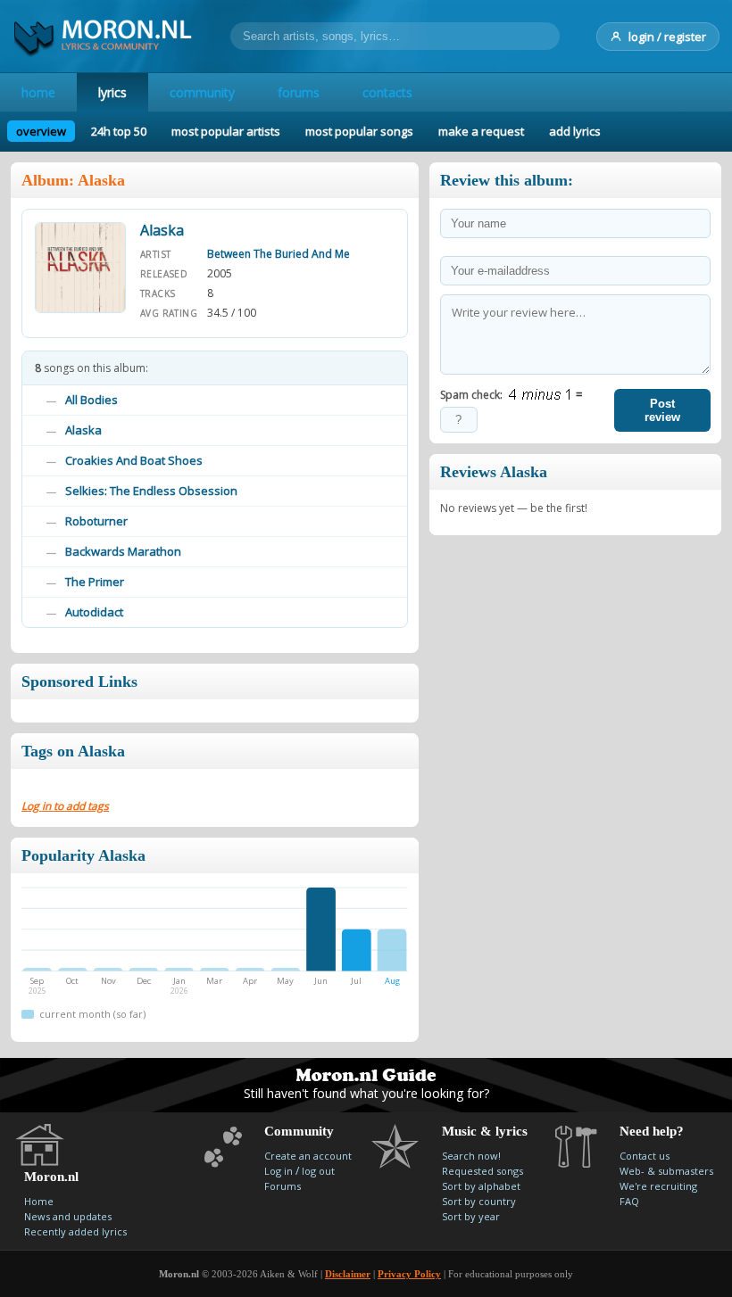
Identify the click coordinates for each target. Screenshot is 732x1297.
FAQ (629, 1201)
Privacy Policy (409, 1273)
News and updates (68, 1216)
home (38, 92)
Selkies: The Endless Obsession (151, 491)
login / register (667, 37)
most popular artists (225, 131)
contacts (387, 92)
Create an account (308, 1155)
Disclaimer (347, 1273)
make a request (481, 131)
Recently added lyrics (75, 1231)
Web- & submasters (666, 1170)
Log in (278, 1170)
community (202, 92)
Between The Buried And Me (278, 253)
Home (39, 1201)
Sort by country (479, 1201)
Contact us (645, 1155)
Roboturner (96, 521)
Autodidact (94, 612)
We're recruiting (658, 1186)
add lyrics (575, 131)
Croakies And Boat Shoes (134, 460)
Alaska (83, 430)
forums (299, 92)
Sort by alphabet (481, 1186)
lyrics (112, 92)
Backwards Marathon (123, 551)
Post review (662, 410)
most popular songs (359, 131)
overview (41, 131)
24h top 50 (118, 131)
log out (318, 1170)
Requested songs (482, 1170)
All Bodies (91, 400)
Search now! (471, 1155)
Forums (282, 1186)
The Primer (94, 582)
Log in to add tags (65, 806)
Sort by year (471, 1216)
